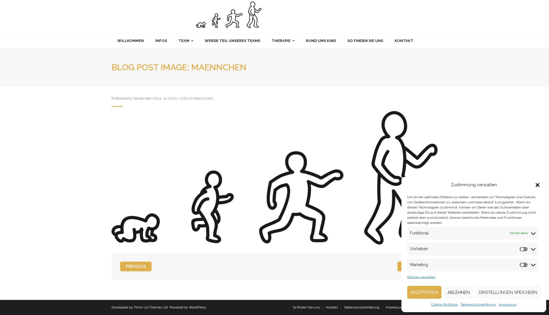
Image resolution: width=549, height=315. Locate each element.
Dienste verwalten (421, 277)
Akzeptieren (424, 292)
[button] (537, 185)
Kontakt (332, 307)
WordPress (197, 307)
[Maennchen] (274, 177)
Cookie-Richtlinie (444, 304)
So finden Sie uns (306, 307)
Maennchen (203, 98)
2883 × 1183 (178, 98)
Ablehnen (458, 292)
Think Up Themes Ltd (151, 307)
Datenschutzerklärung (478, 304)
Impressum (508, 304)
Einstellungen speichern (508, 292)
